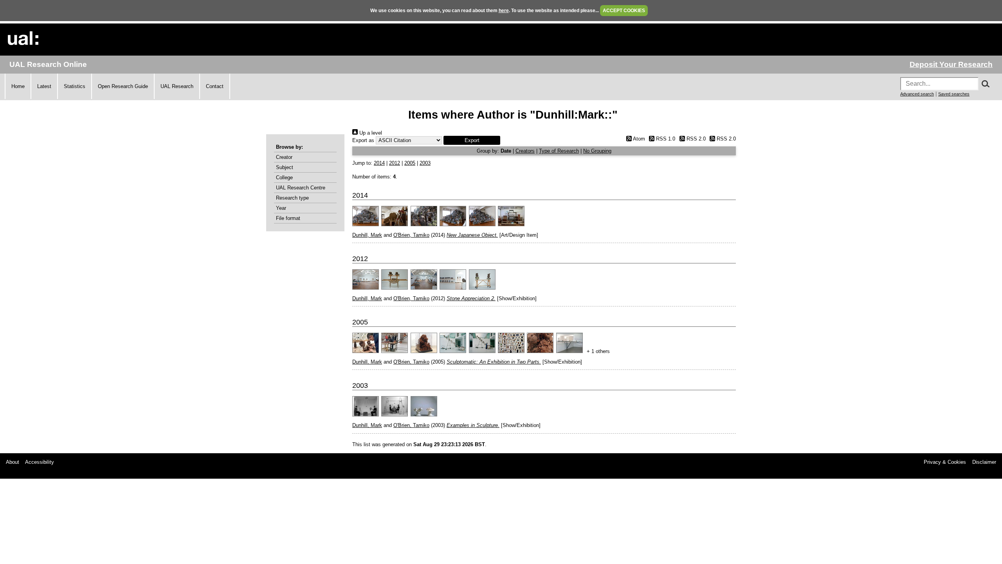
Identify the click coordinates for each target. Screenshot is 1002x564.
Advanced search (917, 94)
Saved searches (954, 94)
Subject (284, 167)
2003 (425, 163)
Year (281, 208)
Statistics (74, 86)
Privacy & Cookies (945, 462)
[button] (471, 140)
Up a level (370, 133)
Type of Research (559, 151)
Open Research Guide (123, 86)
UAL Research (176, 86)
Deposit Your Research (951, 64)
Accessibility (39, 462)
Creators (525, 151)
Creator (284, 157)
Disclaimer (984, 462)
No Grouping (597, 151)
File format (288, 218)
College (284, 177)
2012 (394, 163)
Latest (44, 86)
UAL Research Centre (300, 188)
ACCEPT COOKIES (624, 10)
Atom (638, 139)
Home (18, 86)
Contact (214, 86)
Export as (363, 140)
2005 (409, 163)
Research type (292, 198)
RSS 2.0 (695, 139)
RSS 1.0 (664, 139)
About (12, 462)
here (504, 10)
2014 (379, 163)
